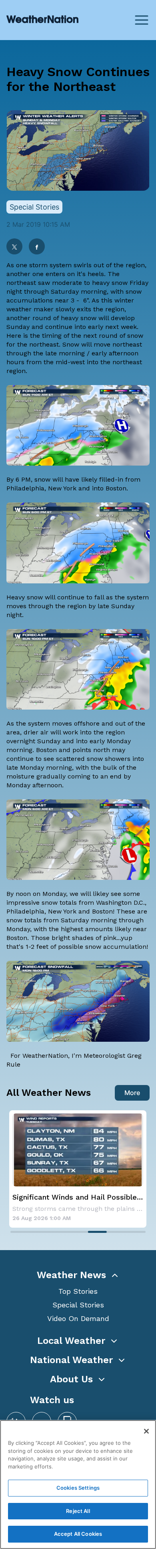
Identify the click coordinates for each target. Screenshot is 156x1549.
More (132, 1093)
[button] (78, 1275)
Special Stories (78, 1305)
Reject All (78, 1511)
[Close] (146, 1431)
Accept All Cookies (78, 1534)
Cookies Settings (78, 1487)
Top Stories (78, 1291)
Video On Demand (78, 1318)
